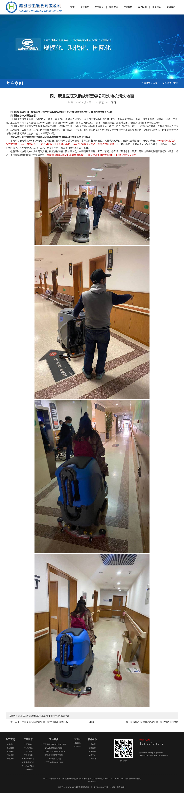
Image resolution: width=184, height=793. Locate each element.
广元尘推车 (28, 751)
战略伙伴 (10, 751)
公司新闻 (77, 739)
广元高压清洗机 (28, 762)
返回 (113, 102)
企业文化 (10, 748)
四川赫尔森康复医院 (20, 119)
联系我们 (171, 7)
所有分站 (137, 779)
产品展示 (99, 7)
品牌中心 (92, 755)
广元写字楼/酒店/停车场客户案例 (53, 744)
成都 (50, 779)
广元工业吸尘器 (28, 759)
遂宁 (99, 779)
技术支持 (92, 748)
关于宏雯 (10, 739)
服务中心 (156, 7)
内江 (103, 779)
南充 (66, 779)
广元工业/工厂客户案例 (54, 755)
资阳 (126, 779)
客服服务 (92, 751)
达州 (114, 779)
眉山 (122, 779)
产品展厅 (10, 759)
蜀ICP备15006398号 (101, 787)
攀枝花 (90, 779)
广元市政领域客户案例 (54, 748)
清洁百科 (77, 746)
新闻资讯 (113, 7)
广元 (62, 779)
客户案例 (142, 7)
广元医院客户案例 (169, 83)
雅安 (85, 779)
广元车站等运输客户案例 (53, 762)
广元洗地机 (28, 744)
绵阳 (54, 779)
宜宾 (82, 779)
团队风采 (10, 755)
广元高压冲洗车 (28, 766)
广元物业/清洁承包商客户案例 (54, 751)
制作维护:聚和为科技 (118, 787)
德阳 (58, 779)
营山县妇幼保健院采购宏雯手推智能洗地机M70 (154, 722)
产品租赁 (128, 7)
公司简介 (10, 744)
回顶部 (92, 722)
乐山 (107, 779)
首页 (72, 7)
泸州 (95, 779)
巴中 (118, 779)
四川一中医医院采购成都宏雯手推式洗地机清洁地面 (41, 722)
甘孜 (130, 779)
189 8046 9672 (151, 743)
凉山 (78, 779)
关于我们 (84, 7)
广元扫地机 (28, 748)
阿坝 (70, 779)
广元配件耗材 (28, 769)
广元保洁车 (28, 755)
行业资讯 (77, 743)
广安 (110, 779)
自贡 (74, 779)
